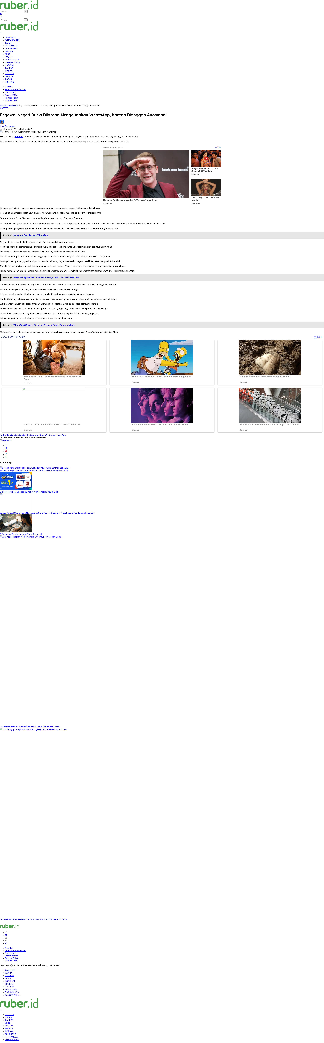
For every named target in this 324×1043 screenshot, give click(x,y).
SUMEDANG (10, 37)
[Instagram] (6, 937)
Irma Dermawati (7, 126)
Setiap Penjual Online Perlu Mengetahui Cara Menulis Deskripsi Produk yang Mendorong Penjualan (47, 513)
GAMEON (9, 68)
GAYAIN (8, 79)
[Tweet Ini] (6, 448)
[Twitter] (6, 935)
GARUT (8, 43)
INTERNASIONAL (12, 62)
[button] (26, 11)
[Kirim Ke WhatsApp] (6, 457)
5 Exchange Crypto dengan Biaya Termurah (21, 534)
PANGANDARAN (12, 40)
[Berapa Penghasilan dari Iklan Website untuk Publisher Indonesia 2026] (35, 467)
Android (4, 435)
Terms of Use (11, 95)
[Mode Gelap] (1, 14)
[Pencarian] (1, 17)
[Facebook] (6, 932)
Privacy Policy (11, 98)
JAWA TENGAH (12, 59)
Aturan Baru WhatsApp (43, 435)
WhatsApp (60, 435)
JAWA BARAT (11, 48)
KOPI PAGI (9, 82)
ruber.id (19, 136)
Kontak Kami (11, 100)
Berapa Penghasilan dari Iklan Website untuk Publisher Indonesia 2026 (34, 470)
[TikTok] (6, 943)
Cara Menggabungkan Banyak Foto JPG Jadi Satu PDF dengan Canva (33, 919)
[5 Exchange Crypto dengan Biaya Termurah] (16, 531)
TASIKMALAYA (11, 45)
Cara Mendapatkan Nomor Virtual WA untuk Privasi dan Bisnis (29, 726)
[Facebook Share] (6, 445)
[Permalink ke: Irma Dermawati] (2, 123)
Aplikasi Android (24, 435)
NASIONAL (10, 65)
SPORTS (9, 76)
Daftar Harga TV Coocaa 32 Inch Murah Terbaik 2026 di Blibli (29, 491)
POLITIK (8, 57)
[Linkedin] (6, 940)
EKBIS (7, 54)
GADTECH (9, 73)
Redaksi (9, 86)
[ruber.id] (36, 8)
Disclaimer (10, 92)
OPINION (9, 70)
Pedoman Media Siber (15, 89)
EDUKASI (9, 51)
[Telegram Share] (6, 454)
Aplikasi (12, 435)
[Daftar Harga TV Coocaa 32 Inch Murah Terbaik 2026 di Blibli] (16, 489)
